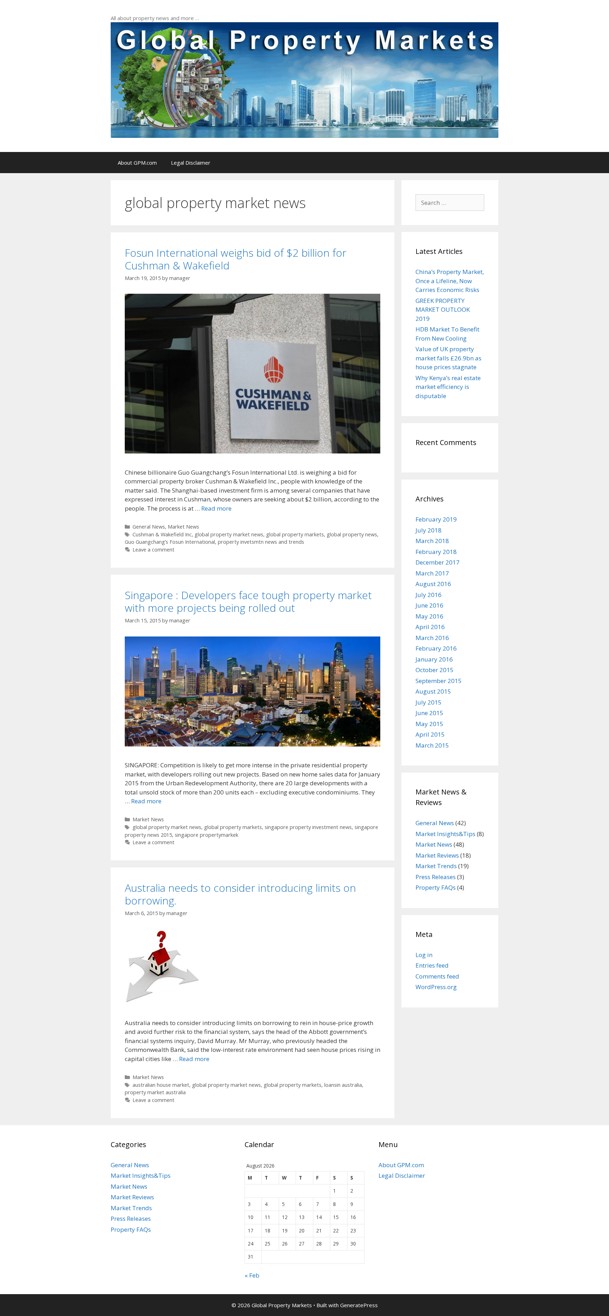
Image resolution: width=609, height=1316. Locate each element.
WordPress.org (436, 987)
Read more (216, 508)
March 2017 (432, 573)
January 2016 (434, 659)
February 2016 (436, 648)
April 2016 (430, 627)
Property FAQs (436, 887)
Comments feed (437, 976)
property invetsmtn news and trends (261, 541)
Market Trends (436, 866)
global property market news (229, 534)
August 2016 (433, 584)
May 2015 (429, 724)
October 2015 (435, 670)
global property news (352, 534)
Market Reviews (437, 855)
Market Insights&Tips (445, 834)
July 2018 (429, 530)
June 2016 (429, 605)
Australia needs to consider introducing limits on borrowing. (240, 894)
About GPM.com (137, 162)
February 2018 (436, 552)
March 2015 (432, 745)
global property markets (295, 534)
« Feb (252, 1275)
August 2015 (433, 691)
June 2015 (429, 713)
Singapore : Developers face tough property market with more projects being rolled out (248, 601)
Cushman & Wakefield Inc (162, 534)
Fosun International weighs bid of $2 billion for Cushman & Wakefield (235, 259)
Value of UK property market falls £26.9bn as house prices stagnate (448, 358)
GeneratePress (359, 1305)
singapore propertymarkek (206, 834)
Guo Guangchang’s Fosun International (170, 541)
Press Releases (436, 877)
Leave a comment (153, 549)
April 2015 (430, 734)
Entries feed (432, 965)
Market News (183, 526)
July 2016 (429, 595)
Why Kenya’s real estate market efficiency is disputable (448, 387)
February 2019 (436, 519)
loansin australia (343, 1085)
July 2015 (429, 702)
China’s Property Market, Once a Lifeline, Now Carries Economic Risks (450, 281)
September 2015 (439, 681)
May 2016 (429, 616)
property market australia (155, 1092)
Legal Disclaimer (190, 162)
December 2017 (438, 562)
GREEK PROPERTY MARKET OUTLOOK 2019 (443, 310)
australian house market (161, 1085)
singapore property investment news (308, 827)
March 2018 (432, 541)
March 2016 (432, 638)
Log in (424, 955)
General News (149, 526)
